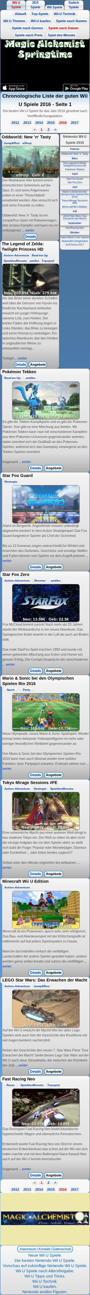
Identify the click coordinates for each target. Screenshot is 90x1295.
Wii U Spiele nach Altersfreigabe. (45, 1271)
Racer (10, 1085)
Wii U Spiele (16, 5)
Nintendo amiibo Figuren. (45, 1292)
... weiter (27, 230)
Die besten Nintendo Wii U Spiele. (45, 1260)
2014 (39, 122)
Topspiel (48, 260)
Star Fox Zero (74, 182)
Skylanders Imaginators (75, 241)
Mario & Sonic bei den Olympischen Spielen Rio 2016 (74, 194)
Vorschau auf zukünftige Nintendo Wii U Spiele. (45, 1265)
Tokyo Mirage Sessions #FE (75, 201)
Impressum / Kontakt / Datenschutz (45, 1249)
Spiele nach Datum (63, 28)
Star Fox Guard (74, 179)
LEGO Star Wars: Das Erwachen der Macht (75, 217)
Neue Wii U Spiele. (45, 1255)
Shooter (39, 580)
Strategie (10, 481)
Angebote (38, 364)
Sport (10, 689)
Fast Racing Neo (75, 228)
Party (26, 689)
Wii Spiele (54, 7)
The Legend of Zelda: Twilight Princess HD (75, 164)
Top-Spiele (39, 14)
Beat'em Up (40, 255)
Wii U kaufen (41, 21)
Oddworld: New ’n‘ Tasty (74, 154)
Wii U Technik (64, 14)
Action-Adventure (16, 255)
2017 (74, 122)
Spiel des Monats (61, 35)
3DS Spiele (35, 5)
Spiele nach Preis (28, 35)
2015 (51, 122)
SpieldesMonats (15, 260)
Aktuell (20, 14)
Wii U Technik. (45, 1281)
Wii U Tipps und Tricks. (45, 1276)
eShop (27, 143)
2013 (27, 122)
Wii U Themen (14, 21)
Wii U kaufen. (45, 1286)
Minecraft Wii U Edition (74, 207)
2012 (15, 122)
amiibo (34, 260)
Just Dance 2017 (74, 244)
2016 (63, 122)
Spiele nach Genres (27, 28)
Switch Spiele (73, 5)
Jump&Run (12, 143)
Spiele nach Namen (71, 21)
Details (30, 236)
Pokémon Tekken (75, 169)
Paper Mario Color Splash (74, 237)
